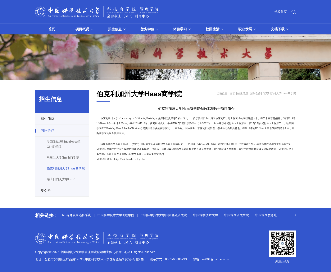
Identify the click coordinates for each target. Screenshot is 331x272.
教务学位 (147, 29)
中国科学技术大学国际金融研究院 (164, 215)
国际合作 (47, 130)
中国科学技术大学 (205, 215)
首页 (51, 29)
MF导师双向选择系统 (76, 215)
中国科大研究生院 (236, 215)
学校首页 (280, 11)
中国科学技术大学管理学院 (115, 215)
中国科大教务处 (266, 215)
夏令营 (46, 190)
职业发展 (245, 29)
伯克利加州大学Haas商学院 (66, 168)
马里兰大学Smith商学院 (63, 157)
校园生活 (213, 29)
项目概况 (82, 29)
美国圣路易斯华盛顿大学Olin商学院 (63, 144)
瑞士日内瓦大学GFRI (61, 179)
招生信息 (115, 29)
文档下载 (278, 29)
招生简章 (47, 119)
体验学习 (180, 29)
